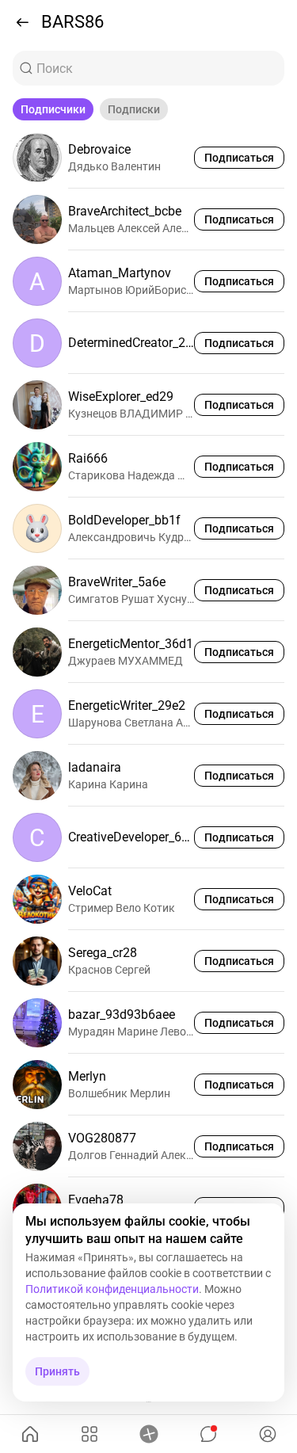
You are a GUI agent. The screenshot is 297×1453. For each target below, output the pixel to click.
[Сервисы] (89, 1434)
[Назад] (22, 22)
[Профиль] (267, 1434)
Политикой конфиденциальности (112, 1289)
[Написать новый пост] (148, 1434)
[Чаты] (208, 1434)
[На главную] (29, 1434)
